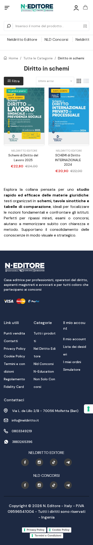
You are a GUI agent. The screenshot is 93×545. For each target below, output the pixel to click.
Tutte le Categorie (38, 58)
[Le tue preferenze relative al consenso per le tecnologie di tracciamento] (88, 408)
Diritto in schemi (71, 58)
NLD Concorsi (56, 39)
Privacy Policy (35, 529)
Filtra (15, 81)
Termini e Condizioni (48, 535)
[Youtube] (25, 462)
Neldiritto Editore (22, 39)
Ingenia (48, 517)
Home (13, 58)
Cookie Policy (60, 529)
